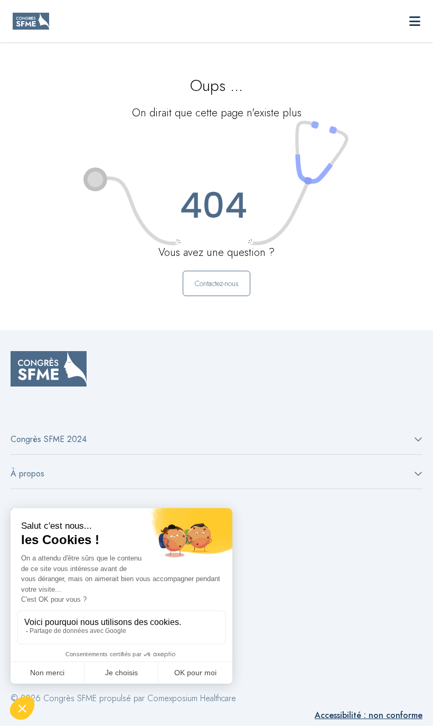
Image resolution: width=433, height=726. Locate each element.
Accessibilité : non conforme (368, 715)
